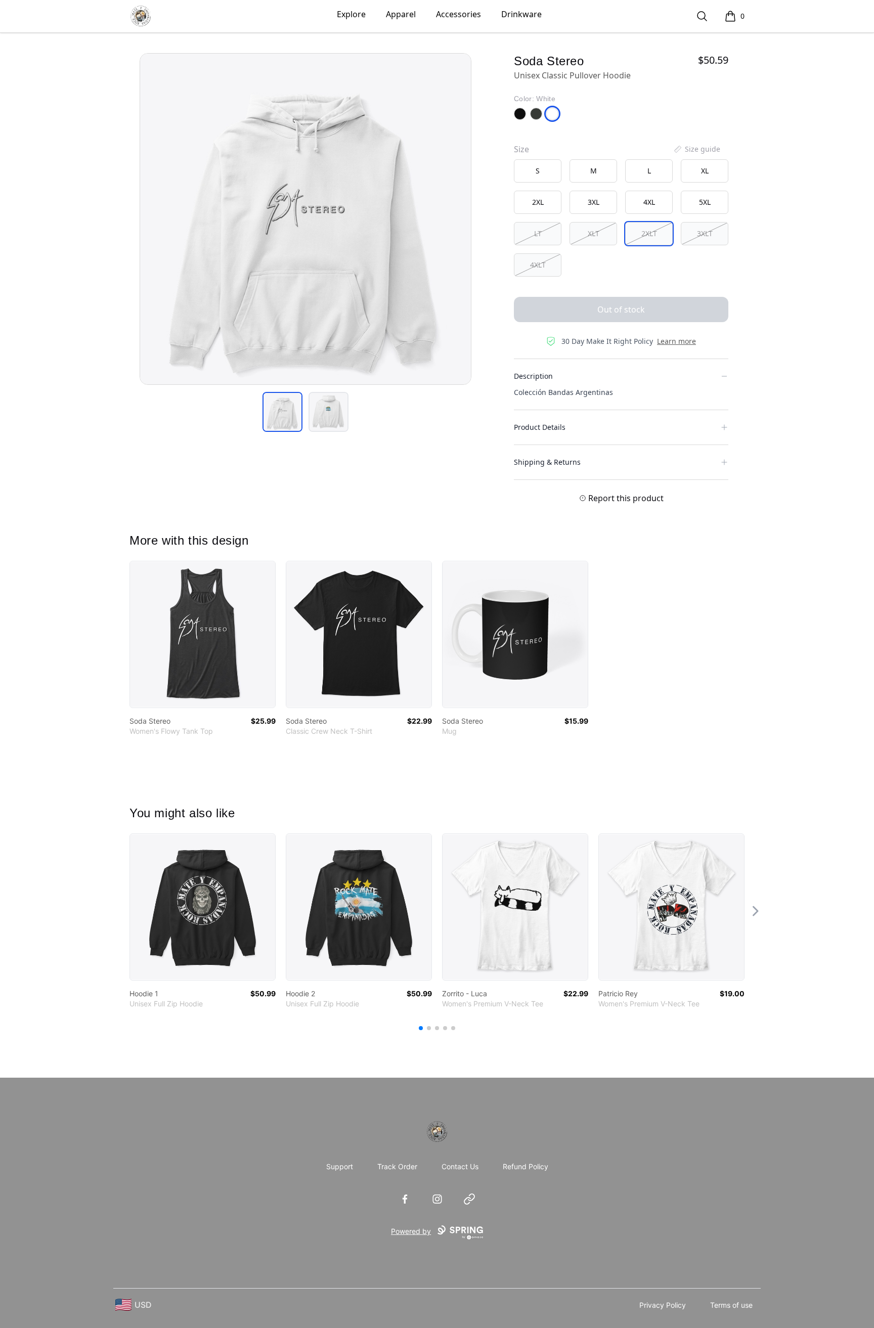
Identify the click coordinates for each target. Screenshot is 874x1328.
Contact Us (460, 1166)
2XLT (649, 233)
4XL (649, 202)
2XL (538, 202)
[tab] (282, 412)
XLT (593, 233)
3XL (593, 202)
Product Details (539, 427)
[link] (202, 634)
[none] (696, 149)
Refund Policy (525, 1166)
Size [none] (521, 149)
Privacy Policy (662, 1305)
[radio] (537, 171)
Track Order (397, 1166)
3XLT (705, 233)
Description (533, 376)
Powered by (411, 1231)
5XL (705, 202)
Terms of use (731, 1305)
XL (705, 170)
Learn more (676, 341)
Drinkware (521, 14)
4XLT (538, 265)
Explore (351, 14)
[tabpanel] (305, 219)
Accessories (458, 14)
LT (538, 233)
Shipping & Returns (547, 462)
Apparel (401, 14)
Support (339, 1166)
